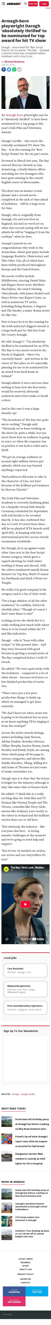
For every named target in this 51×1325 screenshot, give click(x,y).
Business (25, 1262)
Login (44, 4)
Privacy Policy (25, 1274)
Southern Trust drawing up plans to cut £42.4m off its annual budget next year (32, 1233)
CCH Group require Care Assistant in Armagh (27, 1218)
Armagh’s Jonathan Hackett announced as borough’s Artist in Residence (31, 1206)
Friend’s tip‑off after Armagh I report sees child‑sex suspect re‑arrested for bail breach (31, 1141)
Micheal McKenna (14, 61)
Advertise (25, 1279)
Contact (26, 1283)
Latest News (25, 1259)
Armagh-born (14, 115)
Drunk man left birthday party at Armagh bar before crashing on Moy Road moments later (32, 1124)
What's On (26, 1269)
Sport (25, 1266)
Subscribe (33, 4)
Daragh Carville (28, 1094)
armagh (15, 1094)
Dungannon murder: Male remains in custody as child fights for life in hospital (30, 1158)
